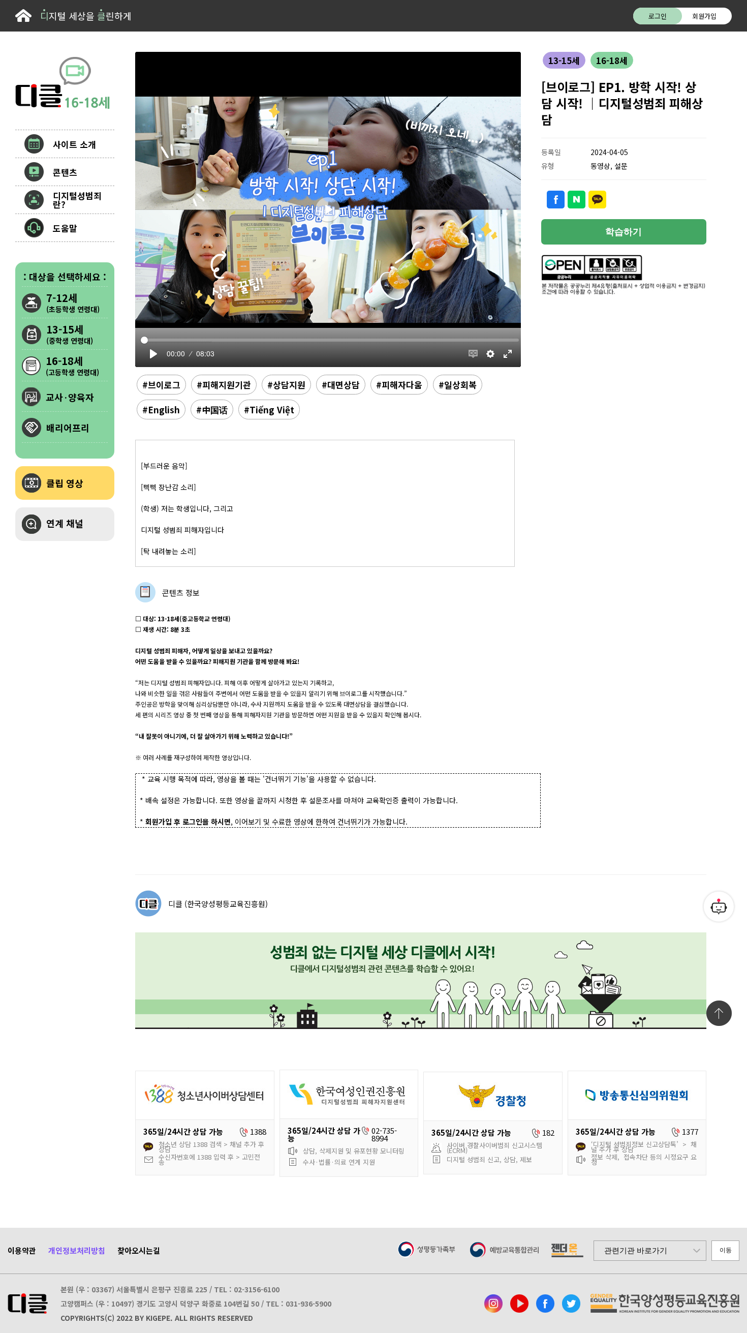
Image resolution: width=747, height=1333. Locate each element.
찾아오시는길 (138, 1250)
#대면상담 (341, 384)
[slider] (330, 340)
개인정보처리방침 (76, 1250)
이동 (726, 1250)
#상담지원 (286, 384)
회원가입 (704, 16)
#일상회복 (458, 384)
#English (161, 409)
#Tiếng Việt (269, 409)
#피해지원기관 (224, 384)
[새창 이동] (493, 1303)
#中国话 (212, 409)
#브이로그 (161, 384)
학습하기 (623, 232)
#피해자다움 (399, 384)
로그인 (657, 16)
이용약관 (22, 1250)
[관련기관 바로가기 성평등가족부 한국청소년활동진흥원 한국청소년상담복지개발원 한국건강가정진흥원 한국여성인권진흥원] (650, 1250)
